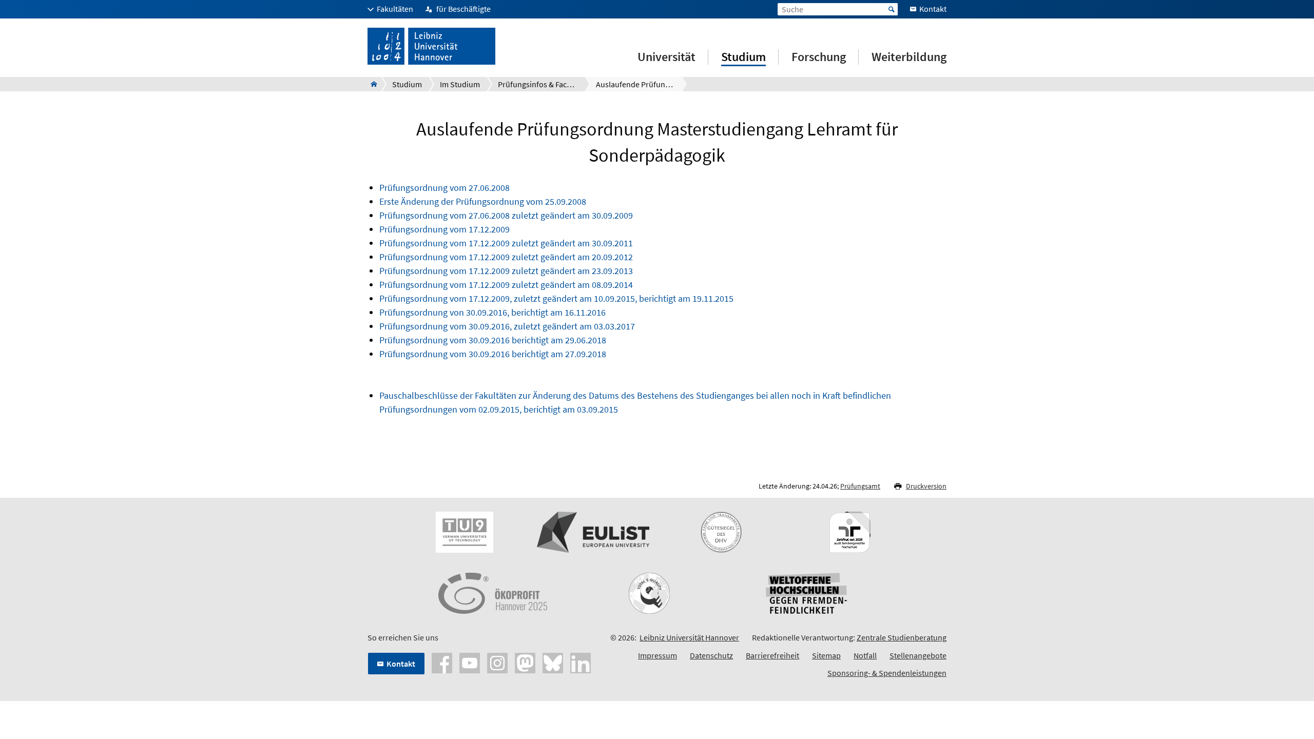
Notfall (865, 655)
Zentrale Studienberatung (901, 637)
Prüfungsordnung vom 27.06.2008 (444, 187)
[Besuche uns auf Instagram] (497, 662)
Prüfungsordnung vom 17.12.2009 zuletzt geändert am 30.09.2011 (506, 243)
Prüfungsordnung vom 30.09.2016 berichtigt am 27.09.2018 (492, 354)
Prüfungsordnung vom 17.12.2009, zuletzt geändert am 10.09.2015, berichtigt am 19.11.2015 (556, 298)
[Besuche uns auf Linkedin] (580, 662)
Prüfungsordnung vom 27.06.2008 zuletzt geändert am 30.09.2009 (506, 215)
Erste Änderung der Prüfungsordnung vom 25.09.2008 (482, 201)
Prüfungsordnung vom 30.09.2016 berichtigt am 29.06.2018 (493, 340)
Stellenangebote (918, 655)
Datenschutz (711, 655)
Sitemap (826, 655)
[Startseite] (370, 84)
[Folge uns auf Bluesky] (553, 662)
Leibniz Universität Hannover (689, 637)
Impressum (657, 655)
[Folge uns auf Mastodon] (525, 662)
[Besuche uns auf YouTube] (469, 662)
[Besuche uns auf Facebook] (442, 662)
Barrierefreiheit (772, 655)
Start (891, 9)
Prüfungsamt (860, 486)
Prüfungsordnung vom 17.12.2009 (444, 229)
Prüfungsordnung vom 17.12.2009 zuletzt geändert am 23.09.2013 (506, 271)
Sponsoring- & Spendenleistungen (886, 673)
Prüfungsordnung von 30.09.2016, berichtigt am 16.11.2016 (492, 312)
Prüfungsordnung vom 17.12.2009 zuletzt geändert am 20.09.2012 (506, 257)
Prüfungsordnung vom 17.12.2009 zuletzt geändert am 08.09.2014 (506, 284)
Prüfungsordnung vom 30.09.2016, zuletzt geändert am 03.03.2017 (507, 326)
